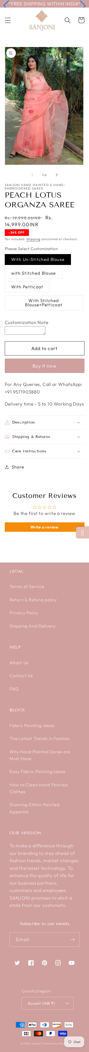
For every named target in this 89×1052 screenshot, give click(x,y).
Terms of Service (26, 586)
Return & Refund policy (33, 599)
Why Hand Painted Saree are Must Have (39, 755)
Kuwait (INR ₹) (41, 1003)
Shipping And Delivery (32, 626)
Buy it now (44, 366)
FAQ (14, 689)
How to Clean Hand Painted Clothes (38, 788)
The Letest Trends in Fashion (39, 738)
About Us (18, 662)
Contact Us (21, 675)
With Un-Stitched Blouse (38, 259)
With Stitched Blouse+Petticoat (43, 302)
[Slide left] (32, 175)
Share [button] (18, 467)
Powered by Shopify (55, 1043)
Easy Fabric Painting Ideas (37, 771)
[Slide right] (56, 175)
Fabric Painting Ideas (31, 725)
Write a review (44, 527)
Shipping (33, 239)
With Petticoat (27, 287)
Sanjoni (36, 1043)
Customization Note (26, 322)
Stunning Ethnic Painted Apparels (34, 808)
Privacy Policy (23, 612)
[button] (6, 5)
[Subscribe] (72, 939)
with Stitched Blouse (33, 273)
